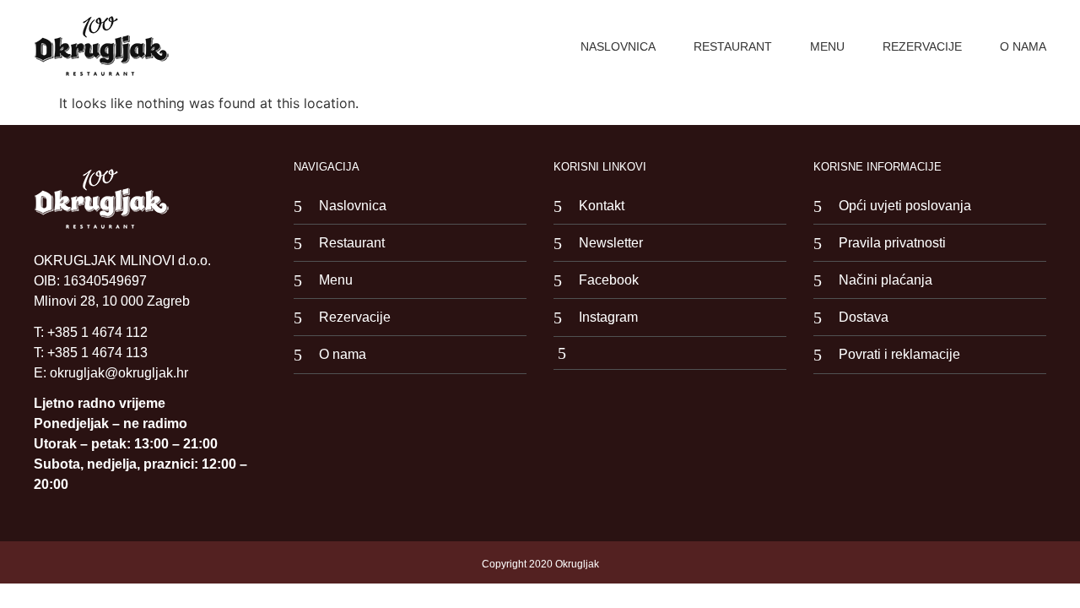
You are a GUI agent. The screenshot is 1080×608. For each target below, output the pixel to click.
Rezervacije (922, 46)
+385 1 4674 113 (97, 352)
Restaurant (733, 46)
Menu (827, 46)
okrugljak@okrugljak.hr (119, 373)
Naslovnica (618, 46)
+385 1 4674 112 (97, 332)
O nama (1023, 46)
